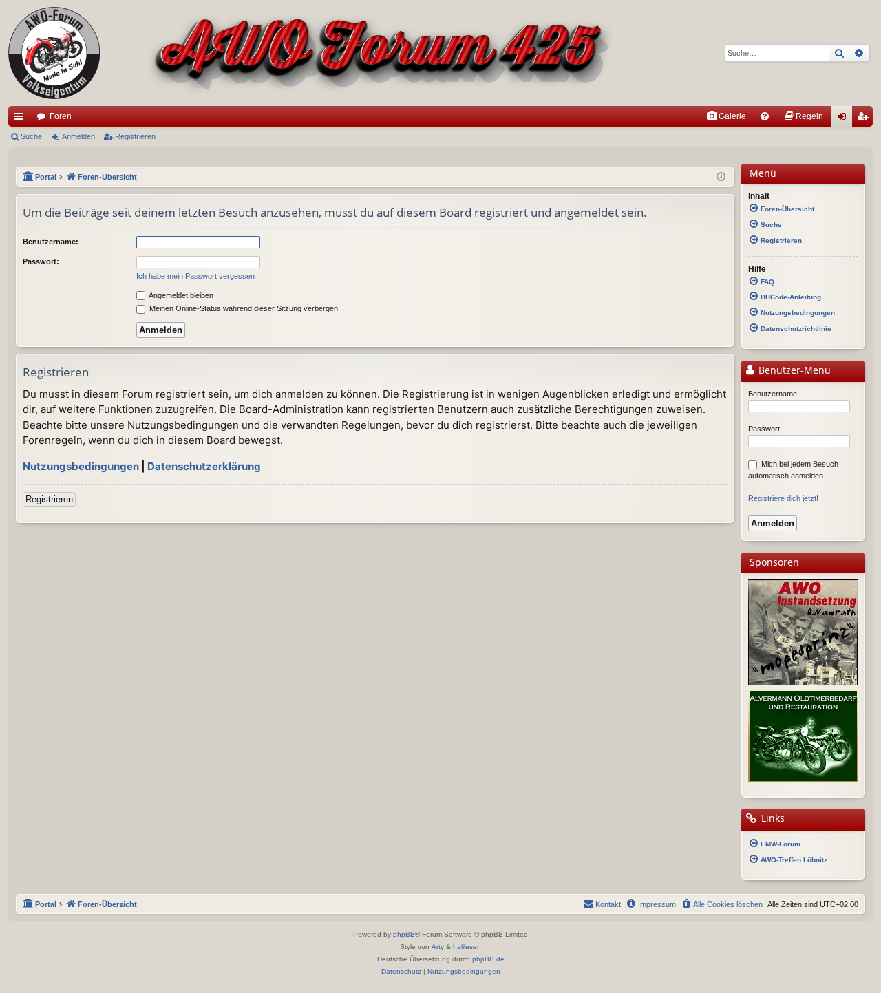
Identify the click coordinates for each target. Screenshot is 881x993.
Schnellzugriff (21, 119)
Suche (31, 136)
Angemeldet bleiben (180, 295)
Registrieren (135, 136)
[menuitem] (726, 116)
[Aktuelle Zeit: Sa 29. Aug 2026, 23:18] (721, 177)
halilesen (467, 946)
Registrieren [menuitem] (865, 119)
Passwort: (41, 261)
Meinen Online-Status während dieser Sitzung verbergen (242, 308)
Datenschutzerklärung (204, 466)
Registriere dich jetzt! (783, 498)
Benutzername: (50, 241)
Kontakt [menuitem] (608, 904)
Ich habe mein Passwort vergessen (195, 276)
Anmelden (78, 136)
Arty (438, 946)
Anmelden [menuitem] (844, 119)
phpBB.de (488, 959)
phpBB (404, 934)
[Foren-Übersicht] (311, 53)
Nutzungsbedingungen (81, 466)
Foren (61, 116)
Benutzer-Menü (793, 370)
